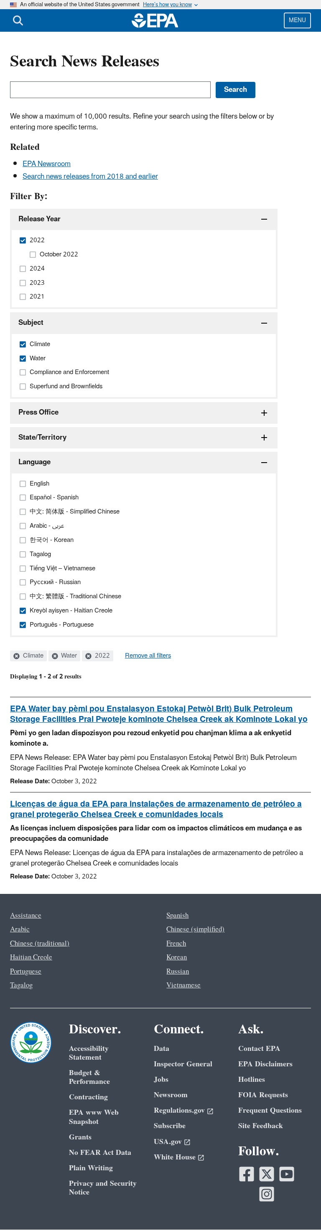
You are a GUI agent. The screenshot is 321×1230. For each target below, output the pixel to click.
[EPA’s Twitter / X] (266, 1174)
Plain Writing (91, 1168)
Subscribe (170, 1125)
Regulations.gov (179, 1110)
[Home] (155, 20)
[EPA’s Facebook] (246, 1174)
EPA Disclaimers (265, 1064)
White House (175, 1157)
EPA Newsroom (47, 164)
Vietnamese (183, 985)
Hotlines (251, 1079)
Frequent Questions (270, 1110)
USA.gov (168, 1141)
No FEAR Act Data (100, 1152)
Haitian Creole (31, 957)
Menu (297, 20)
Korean (176, 957)
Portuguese (25, 971)
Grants (80, 1137)
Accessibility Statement (89, 1053)
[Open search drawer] (18, 20)
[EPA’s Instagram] (266, 1194)
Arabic (20, 929)
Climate (32, 655)
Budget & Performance (89, 1077)
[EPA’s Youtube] (286, 1174)
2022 (101, 655)
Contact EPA (259, 1048)
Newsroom (171, 1095)
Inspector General (183, 1064)
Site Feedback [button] (260, 1125)
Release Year (39, 219)
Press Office (38, 412)
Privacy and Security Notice (103, 1188)
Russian (177, 971)
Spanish (177, 915)
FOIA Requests (263, 1095)
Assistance (25, 915)
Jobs (161, 1079)
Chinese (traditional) (39, 943)
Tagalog (21, 985)
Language (34, 462)
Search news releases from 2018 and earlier (90, 176)
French (176, 943)
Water (68, 655)
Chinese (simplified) (195, 929)
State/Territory (42, 437)
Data (161, 1048)
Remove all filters (148, 655)
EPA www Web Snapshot (94, 1117)
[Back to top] (298, 1207)
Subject (30, 322)
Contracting (88, 1097)
